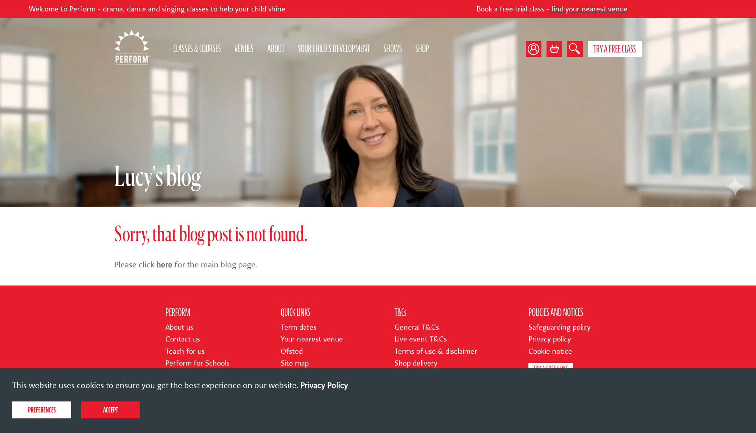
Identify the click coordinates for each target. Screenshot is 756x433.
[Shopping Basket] (554, 49)
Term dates (299, 327)
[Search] (575, 49)
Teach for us (185, 351)
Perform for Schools (197, 363)
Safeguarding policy (559, 327)
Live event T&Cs (421, 339)
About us (179, 327)
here (164, 264)
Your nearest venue (312, 339)
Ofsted (292, 351)
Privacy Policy (324, 385)
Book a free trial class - (519, 9)
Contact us (182, 339)
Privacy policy (549, 339)
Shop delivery (416, 363)
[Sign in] (536, 49)
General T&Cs (417, 327)
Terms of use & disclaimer (436, 351)
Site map (295, 363)
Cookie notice (550, 351)
